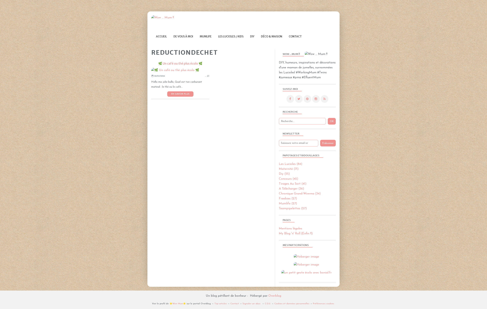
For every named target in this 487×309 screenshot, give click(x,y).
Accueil (161, 36)
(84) (290, 164)
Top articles (220, 304)
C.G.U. (268, 304)
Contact (295, 36)
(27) (288, 198)
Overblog (274, 295)
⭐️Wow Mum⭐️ (177, 304)
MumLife (206, 36)
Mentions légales (290, 228)
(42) (288, 178)
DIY (252, 36)
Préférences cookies (323, 304)
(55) (284, 173)
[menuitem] (161, 36)
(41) (292, 183)
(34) (300, 193)
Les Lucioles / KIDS (231, 36)
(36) (291, 188)
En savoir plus (180, 94)
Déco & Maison (271, 36)
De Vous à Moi (183, 36)
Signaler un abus (252, 304)
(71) (289, 169)
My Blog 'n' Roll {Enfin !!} (296, 233)
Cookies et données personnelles (291, 304)
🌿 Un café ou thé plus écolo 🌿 (180, 63)
